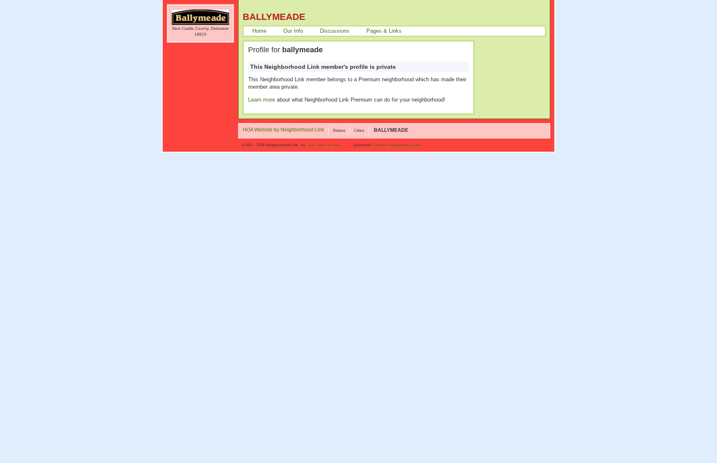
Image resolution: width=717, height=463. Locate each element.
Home (259, 31)
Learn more (261, 100)
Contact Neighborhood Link (397, 145)
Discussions (334, 31)
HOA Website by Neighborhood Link (283, 130)
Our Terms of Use (323, 145)
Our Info (293, 31)
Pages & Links (384, 31)
